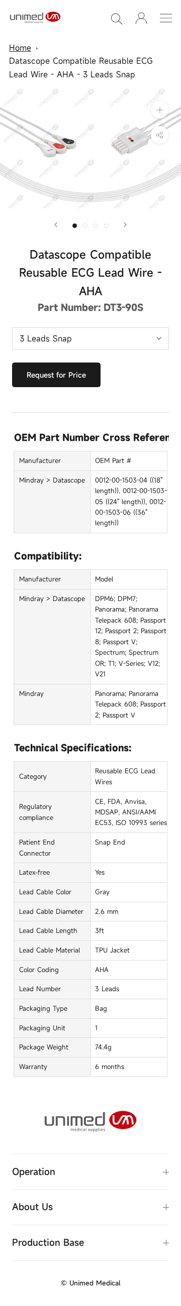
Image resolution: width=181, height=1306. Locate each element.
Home (20, 47)
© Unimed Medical (90, 1282)
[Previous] (55, 224)
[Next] (125, 224)
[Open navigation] (166, 18)
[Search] (117, 18)
